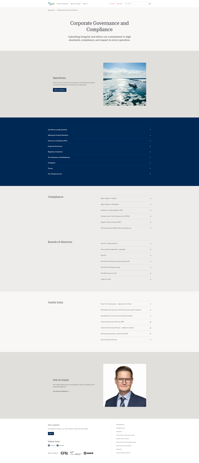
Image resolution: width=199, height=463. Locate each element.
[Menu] (150, 4)
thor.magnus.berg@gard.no (61, 391)
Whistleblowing (120, 424)
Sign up (51, 433)
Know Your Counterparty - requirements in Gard (116, 304)
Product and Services (62, 3)
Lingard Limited (106, 279)
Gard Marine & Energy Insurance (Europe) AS (115, 261)
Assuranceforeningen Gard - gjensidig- (113, 249)
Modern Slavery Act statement (123, 445)
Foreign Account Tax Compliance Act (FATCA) (115, 216)
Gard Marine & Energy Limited (110, 267)
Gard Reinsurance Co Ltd (109, 273)
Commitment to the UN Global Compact (126, 442)
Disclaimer (119, 449)
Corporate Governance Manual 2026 (112, 322)
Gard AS (103, 255)
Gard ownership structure (109, 339)
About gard (51, 10)
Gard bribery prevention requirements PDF (114, 334)
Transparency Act (120, 428)
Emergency (112, 3)
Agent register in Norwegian (110, 204)
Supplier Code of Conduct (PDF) (111, 222)
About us (85, 3)
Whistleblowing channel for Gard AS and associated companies (121, 310)
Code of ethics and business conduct (125, 435)
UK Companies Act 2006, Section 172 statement (116, 228)
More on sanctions (60, 90)
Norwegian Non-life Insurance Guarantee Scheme (117, 316)
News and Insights (75, 3)
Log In (118, 3)
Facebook (61, 445)
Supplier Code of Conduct (122, 438)
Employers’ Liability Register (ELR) (112, 210)
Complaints (119, 431)
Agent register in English (109, 198)
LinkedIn (52, 445)
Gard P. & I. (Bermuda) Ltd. (109, 243)
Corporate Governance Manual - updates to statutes (117, 328)
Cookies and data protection (123, 452)
